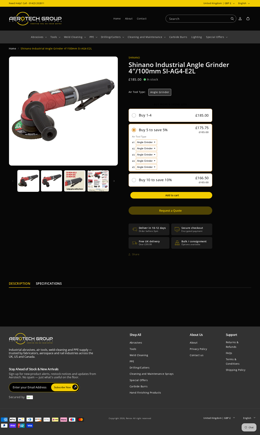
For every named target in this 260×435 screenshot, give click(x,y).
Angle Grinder (159, 92)
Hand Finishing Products (145, 392)
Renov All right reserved (138, 418)
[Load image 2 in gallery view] (51, 181)
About (193, 342)
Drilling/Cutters (140, 367)
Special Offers (139, 380)
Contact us (196, 355)
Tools (133, 348)
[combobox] (201, 18)
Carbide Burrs (139, 386)
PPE (132, 361)
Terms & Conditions (233, 361)
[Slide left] (13, 181)
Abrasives (136, 342)
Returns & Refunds (232, 344)
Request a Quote (170, 211)
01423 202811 (36, 3)
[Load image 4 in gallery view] (98, 181)
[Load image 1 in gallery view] (28, 181)
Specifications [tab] (49, 284)
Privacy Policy (198, 348)
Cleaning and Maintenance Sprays (152, 373)
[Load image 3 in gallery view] (75, 181)
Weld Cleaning (139, 355)
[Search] (232, 19)
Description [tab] (19, 284)
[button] (248, 19)
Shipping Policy (235, 369)
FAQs (229, 353)
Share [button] (136, 254)
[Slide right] (114, 181)
